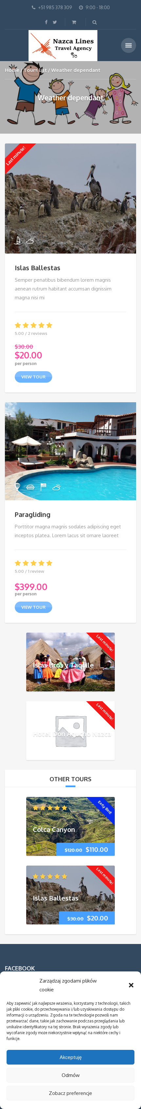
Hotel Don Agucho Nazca (72, 733)
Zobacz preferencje (70, 1093)
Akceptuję (71, 1057)
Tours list (35, 70)
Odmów (71, 1075)
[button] (131, 985)
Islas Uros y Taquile (63, 665)
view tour (33, 376)
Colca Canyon (54, 829)
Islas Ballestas (37, 267)
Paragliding (32, 514)
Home (12, 70)
